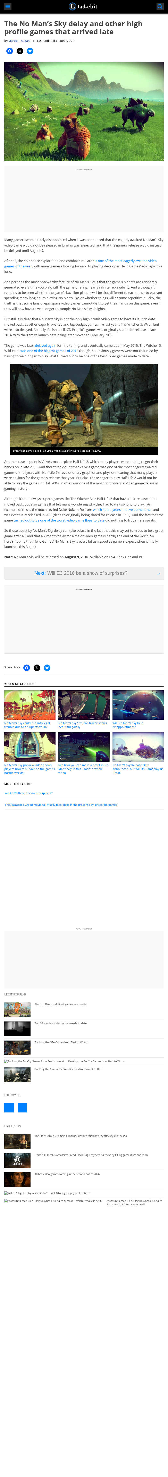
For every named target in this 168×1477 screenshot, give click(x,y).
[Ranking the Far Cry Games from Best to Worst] (34, 1061)
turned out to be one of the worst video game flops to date (59, 520)
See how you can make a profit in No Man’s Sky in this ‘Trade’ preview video (83, 769)
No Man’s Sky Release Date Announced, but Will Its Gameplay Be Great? (137, 769)
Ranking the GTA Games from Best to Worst (61, 1042)
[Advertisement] (84, 200)
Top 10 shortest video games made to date (61, 1023)
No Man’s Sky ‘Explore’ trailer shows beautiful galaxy (82, 725)
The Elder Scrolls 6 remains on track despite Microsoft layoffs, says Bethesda (81, 1136)
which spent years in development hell (122, 509)
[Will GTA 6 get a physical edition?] (25, 1193)
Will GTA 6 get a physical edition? (70, 1193)
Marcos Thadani (19, 41)
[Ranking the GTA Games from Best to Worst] (17, 1048)
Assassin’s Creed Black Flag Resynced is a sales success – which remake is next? (134, 1202)
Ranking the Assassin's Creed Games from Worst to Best (68, 1069)
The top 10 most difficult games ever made (60, 1004)
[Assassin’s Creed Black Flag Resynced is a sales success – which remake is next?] (53, 1201)
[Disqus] (84, 869)
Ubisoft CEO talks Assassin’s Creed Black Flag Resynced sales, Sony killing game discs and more (92, 1155)
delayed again (45, 345)
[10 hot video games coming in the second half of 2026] (17, 1179)
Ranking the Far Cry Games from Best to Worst (96, 1061)
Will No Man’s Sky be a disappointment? (127, 725)
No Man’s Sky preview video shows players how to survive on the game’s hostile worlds (29, 769)
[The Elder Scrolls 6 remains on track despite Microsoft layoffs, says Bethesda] (17, 1141)
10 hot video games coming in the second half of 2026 (67, 1174)
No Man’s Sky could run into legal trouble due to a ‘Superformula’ (27, 725)
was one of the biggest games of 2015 (49, 351)
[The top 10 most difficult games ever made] (17, 1009)
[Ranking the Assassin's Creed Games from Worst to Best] (17, 1074)
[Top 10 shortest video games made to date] (17, 1028)
